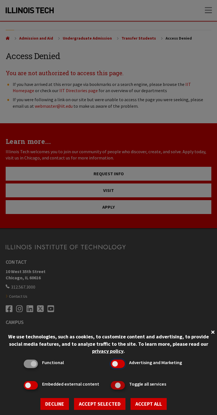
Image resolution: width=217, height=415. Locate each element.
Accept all (148, 404)
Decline (54, 404)
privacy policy (107, 351)
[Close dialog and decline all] (213, 331)
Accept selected (100, 404)
